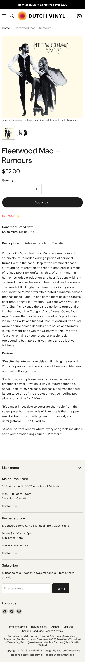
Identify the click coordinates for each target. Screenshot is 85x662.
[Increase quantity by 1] (36, 189)
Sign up (61, 588)
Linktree (68, 626)
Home (6, 28)
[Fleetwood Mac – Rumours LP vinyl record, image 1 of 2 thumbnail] (8, 132)
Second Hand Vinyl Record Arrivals (42, 631)
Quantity (7, 180)
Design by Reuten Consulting (62, 650)
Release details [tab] (36, 243)
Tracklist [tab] (58, 243)
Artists (55, 626)
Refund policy (39, 626)
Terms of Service (17, 626)
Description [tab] (10, 243)
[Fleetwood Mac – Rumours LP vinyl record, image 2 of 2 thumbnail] (22, 132)
